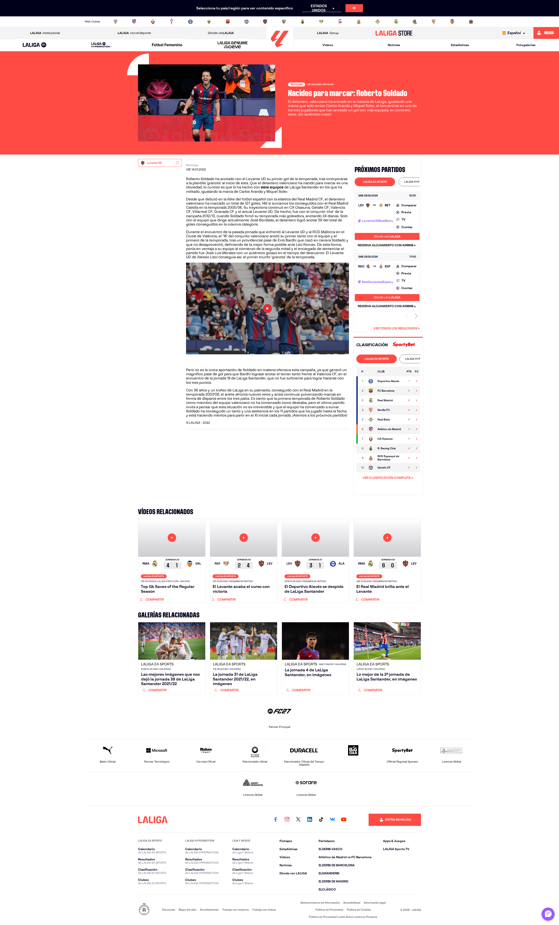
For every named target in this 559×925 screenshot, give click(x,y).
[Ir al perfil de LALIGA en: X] (298, 820)
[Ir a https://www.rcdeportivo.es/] (340, 21)
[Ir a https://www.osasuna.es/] (153, 21)
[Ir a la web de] (404, 344)
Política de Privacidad (329, 909)
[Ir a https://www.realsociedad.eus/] (415, 21)
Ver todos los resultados (396, 328)
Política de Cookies (359, 909)
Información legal (375, 902)
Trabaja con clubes (264, 909)
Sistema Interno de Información (320, 902)
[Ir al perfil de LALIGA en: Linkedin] (310, 820)
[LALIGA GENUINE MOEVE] (232, 45)
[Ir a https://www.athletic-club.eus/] (115, 21)
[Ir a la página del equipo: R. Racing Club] (370, 448)
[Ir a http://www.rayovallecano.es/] (321, 21)
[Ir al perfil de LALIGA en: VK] (332, 820)
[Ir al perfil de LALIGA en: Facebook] (276, 820)
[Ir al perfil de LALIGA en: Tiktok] (321, 820)
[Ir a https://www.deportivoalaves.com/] (190, 21)
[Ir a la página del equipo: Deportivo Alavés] (370, 381)
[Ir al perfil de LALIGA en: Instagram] (287, 820)
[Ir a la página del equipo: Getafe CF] (370, 467)
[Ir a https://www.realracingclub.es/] (302, 21)
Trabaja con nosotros (235, 909)
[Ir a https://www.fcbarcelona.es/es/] (227, 21)
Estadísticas (460, 45)
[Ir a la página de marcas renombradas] (144, 909)
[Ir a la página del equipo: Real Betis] (370, 419)
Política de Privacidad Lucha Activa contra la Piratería (343, 916)
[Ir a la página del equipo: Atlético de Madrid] (370, 429)
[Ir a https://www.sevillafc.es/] (433, 21)
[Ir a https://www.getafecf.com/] (246, 21)
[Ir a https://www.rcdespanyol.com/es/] (358, 21)
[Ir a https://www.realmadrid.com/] (396, 21)
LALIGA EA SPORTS (375, 181)
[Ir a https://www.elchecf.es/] (209, 21)
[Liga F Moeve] (167, 45)
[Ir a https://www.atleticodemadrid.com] (134, 21)
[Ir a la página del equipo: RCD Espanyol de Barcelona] (370, 458)
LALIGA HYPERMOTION (418, 181)
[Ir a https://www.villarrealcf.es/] (471, 21)
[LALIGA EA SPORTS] (34, 45)
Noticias (394, 45)
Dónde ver (221, 33)
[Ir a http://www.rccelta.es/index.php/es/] (171, 21)
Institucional (45, 33)
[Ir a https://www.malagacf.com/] (284, 21)
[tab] (375, 181)
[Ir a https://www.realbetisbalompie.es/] (377, 21)
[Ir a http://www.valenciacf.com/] (452, 21)
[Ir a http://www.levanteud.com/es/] (265, 21)
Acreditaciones (209, 909)
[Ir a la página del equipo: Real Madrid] (370, 400)
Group (328, 33)
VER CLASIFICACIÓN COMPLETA (386, 477)
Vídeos (328, 45)
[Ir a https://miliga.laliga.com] (546, 33)
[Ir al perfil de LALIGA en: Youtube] (344, 820)
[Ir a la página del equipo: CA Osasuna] (370, 439)
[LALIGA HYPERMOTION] (101, 45)
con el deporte (134, 33)
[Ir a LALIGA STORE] (394, 33)
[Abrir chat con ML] (548, 914)
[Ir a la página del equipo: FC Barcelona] (370, 391)
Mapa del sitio (187, 909)
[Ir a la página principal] (279, 49)
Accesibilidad (351, 902)
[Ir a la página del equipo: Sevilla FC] (370, 410)
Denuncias (168, 909)
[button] (34, 45)
